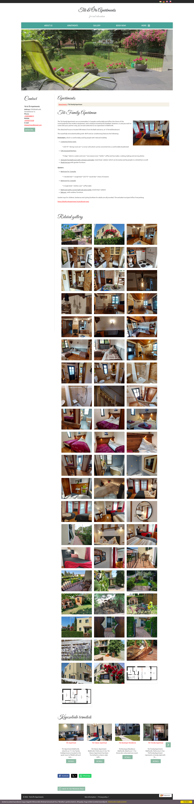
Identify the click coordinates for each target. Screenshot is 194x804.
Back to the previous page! (73, 789)
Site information (90, 797)
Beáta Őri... (29, 130)
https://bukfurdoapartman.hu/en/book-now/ (73, 201)
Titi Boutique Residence (127, 743)
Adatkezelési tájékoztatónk (117, 802)
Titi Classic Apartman (99, 743)
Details (71, 761)
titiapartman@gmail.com (33, 125)
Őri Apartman (71, 743)
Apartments (63, 104)
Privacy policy (103, 797)
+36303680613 (29, 116)
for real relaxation (97, 12)
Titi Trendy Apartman (155, 743)
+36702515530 (29, 120)
